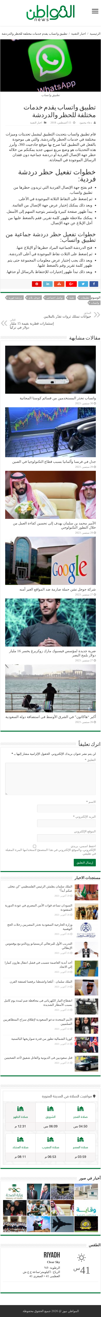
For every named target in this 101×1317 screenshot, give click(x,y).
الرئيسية (95, 33)
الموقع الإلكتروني (85, 831)
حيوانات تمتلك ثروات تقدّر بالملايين (67, 314)
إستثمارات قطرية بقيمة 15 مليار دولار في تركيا (32, 323)
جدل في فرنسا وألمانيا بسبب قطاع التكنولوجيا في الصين (54, 462)
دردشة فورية (15, 297)
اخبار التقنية (78, 33)
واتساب (95, 302)
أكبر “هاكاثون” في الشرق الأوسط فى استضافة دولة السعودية (50, 717)
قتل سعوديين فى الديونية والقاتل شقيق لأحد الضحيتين (38, 1057)
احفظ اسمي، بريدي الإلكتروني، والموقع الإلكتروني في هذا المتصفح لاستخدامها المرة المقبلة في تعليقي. (50, 849)
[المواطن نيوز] (50, 12)
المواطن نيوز (70, 1311)
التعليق (90, 760)
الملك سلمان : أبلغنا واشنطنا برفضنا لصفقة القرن (41, 981)
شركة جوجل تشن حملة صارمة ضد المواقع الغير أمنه (57, 589)
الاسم (91, 802)
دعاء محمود (85, 122)
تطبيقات (85, 297)
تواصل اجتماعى (55, 297)
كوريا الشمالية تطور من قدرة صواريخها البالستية (41, 1038)
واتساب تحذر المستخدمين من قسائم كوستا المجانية (58, 398)
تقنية (71, 297)
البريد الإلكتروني (84, 816)
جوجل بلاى (34, 297)
